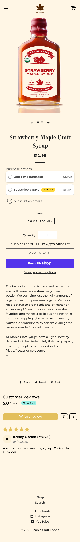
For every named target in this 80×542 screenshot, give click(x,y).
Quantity (29, 235)
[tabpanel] (40, 64)
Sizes (40, 213)
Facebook (42, 511)
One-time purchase (28, 177)
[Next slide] (48, 122)
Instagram (42, 516)
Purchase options (19, 169)
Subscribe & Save (34, 189)
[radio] (10, 177)
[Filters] (64, 416)
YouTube (42, 521)
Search (40, 502)
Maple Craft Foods (45, 530)
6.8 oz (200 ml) (40, 221)
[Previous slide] (32, 122)
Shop (40, 497)
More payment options (40, 272)
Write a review (30, 416)
